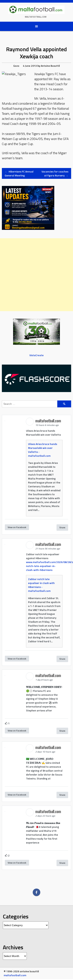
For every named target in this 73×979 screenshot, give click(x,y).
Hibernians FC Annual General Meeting (19, 173)
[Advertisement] (36, 274)
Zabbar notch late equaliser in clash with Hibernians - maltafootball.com (41, 585)
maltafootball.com (35, 16)
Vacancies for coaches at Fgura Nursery (55, 173)
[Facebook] (36, 892)
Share (62, 527)
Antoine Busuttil (50, 66)
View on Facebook (17, 527)
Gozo (16, 66)
